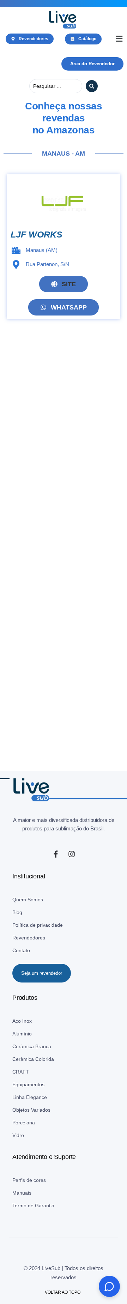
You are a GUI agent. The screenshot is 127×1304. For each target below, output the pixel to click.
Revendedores (28, 938)
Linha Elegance (29, 1097)
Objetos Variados (31, 1110)
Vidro (18, 1135)
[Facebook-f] (56, 854)
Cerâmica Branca (31, 1046)
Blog (17, 912)
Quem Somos (27, 899)
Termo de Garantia (33, 1205)
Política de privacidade (37, 925)
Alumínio (22, 1033)
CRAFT (20, 1072)
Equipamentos (28, 1084)
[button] (119, 39)
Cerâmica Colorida (33, 1059)
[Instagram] (72, 854)
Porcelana (23, 1122)
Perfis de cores (29, 1180)
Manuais (21, 1193)
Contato (21, 950)
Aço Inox (22, 1021)
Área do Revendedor (92, 63)
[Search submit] (92, 86)
